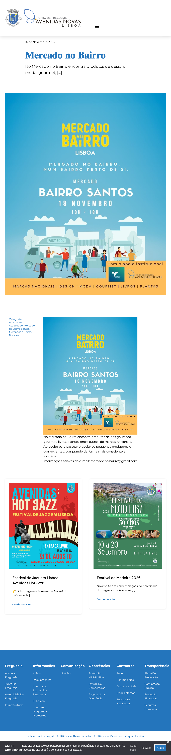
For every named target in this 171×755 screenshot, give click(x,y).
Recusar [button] (146, 747)
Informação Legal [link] (40, 736)
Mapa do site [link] (134, 736)
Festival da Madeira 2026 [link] (119, 577)
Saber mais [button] (133, 747)
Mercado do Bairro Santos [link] (22, 327)
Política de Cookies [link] (107, 736)
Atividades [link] (15, 322)
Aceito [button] (160, 747)
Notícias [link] (14, 335)
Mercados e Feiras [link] (20, 332)
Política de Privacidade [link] (73, 736)
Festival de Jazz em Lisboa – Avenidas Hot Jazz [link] (37, 580)
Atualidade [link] (16, 325)
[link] (43, 9)
